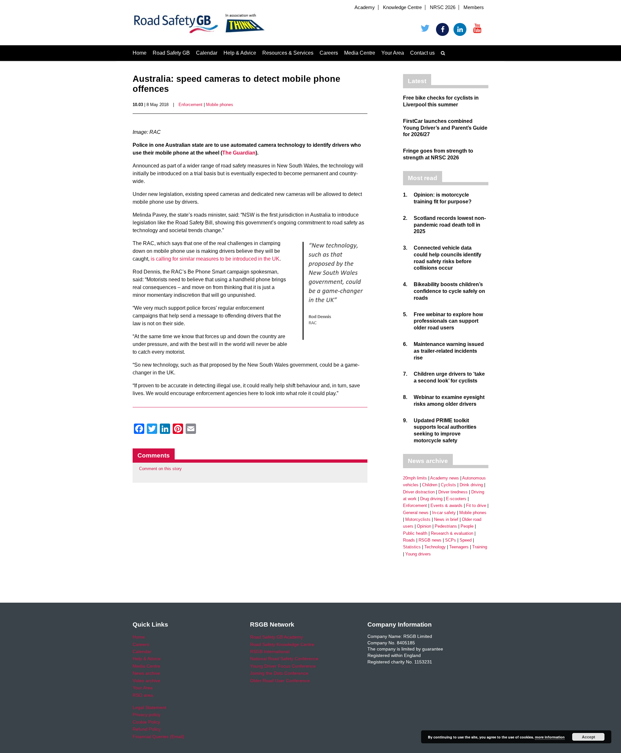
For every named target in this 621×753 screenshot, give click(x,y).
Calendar (206, 53)
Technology (435, 546)
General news (416, 512)
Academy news (444, 478)
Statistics (412, 546)
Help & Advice (239, 53)
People (467, 526)
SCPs (450, 540)
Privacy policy (146, 714)
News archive (146, 673)
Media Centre (359, 53)
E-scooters (456, 498)
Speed (466, 540)
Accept (588, 737)
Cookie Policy (146, 722)
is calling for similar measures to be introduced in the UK (215, 259)
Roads (409, 540)
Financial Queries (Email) (158, 736)
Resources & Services (287, 53)
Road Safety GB (171, 53)
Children (429, 484)
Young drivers (418, 554)
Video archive (146, 680)
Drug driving (431, 498)
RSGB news (430, 540)
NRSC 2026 (442, 7)
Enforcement (190, 104)
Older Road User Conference (280, 680)
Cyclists (448, 484)
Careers (329, 53)
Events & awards (446, 505)
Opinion (424, 526)
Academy (364, 7)
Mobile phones (219, 104)
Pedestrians (446, 526)
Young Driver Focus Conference (283, 666)
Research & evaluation (452, 533)
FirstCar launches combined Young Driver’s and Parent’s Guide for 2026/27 (445, 127)
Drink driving (471, 484)
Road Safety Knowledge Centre (282, 644)
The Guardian (239, 153)
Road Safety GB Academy (276, 637)
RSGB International (269, 651)
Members (473, 7)
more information (550, 737)
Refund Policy (147, 729)
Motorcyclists (417, 519)
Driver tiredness (453, 491)
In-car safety (444, 512)
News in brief (446, 519)
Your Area (392, 53)
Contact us (422, 53)
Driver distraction (419, 491)
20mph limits (415, 478)
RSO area (143, 695)
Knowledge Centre (402, 7)
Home (140, 53)
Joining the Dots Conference (279, 673)
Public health (415, 533)
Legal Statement (149, 707)
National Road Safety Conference (284, 658)
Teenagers (459, 546)
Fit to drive (476, 505)
